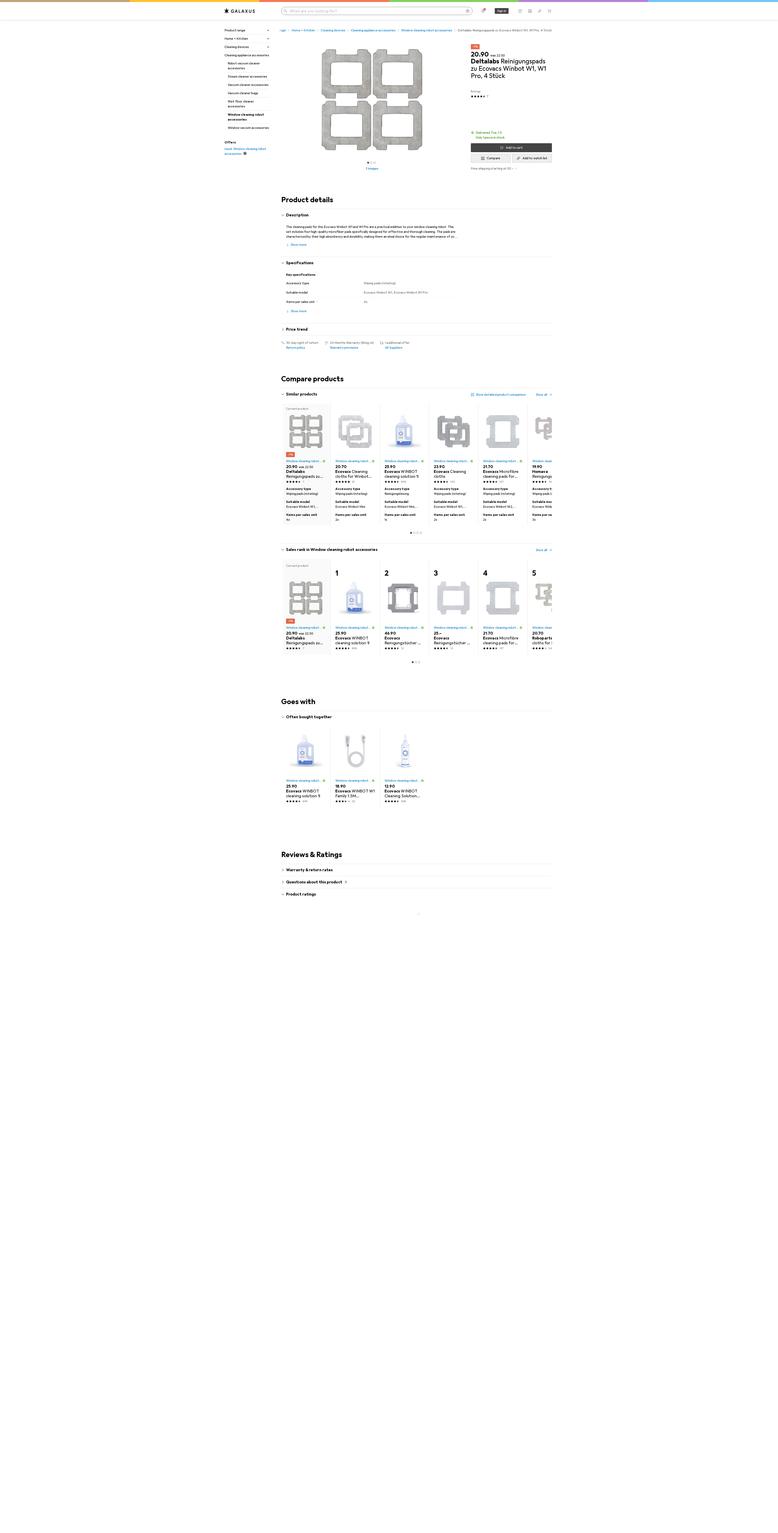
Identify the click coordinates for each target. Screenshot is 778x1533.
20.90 (480, 54)
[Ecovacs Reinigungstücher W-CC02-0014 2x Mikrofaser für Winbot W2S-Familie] (453, 607)
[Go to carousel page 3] (418, 533)
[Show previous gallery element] (280, 100)
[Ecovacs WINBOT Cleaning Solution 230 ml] (404, 767)
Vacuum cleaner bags (243, 93)
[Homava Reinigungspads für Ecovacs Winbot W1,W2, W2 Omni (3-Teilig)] (552, 444)
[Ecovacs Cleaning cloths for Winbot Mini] (355, 444)
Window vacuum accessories (248, 128)
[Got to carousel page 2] (371, 163)
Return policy (295, 348)
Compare (493, 158)
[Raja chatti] (315, 987)
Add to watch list (535, 158)
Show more (299, 245)
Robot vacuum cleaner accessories (244, 65)
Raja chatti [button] (305, 986)
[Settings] (483, 11)
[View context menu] (522, 987)
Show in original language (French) (315, 1012)
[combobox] (308, 973)
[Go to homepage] (239, 11)
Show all (541, 395)
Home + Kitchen (236, 39)
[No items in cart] (549, 11)
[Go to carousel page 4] (421, 533)
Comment (298, 1021)
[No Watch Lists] (539, 11)
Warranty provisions (344, 348)
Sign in (501, 11)
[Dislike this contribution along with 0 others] (549, 987)
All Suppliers (393, 348)
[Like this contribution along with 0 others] (531, 987)
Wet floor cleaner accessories (241, 103)
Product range (234, 30)
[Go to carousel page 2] (414, 533)
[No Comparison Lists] (530, 11)
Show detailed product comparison (501, 395)
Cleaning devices (236, 47)
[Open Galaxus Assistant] (520, 11)
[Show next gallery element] (464, 100)
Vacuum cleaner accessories (248, 85)
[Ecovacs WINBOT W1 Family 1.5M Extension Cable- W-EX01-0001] (355, 767)
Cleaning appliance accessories (246, 55)
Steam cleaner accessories (247, 77)
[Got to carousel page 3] (375, 163)
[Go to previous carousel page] (288, 465)
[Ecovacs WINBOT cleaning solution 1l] (404, 444)
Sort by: (291, 973)
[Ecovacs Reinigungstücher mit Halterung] (404, 607)
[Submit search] (285, 11)
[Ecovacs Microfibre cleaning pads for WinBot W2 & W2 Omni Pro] (502, 444)
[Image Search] (467, 11)
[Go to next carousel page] (545, 465)
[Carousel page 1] (368, 163)
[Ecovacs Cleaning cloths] (453, 444)
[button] (511, 135)
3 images (371, 169)
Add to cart (514, 148)
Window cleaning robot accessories (246, 117)
